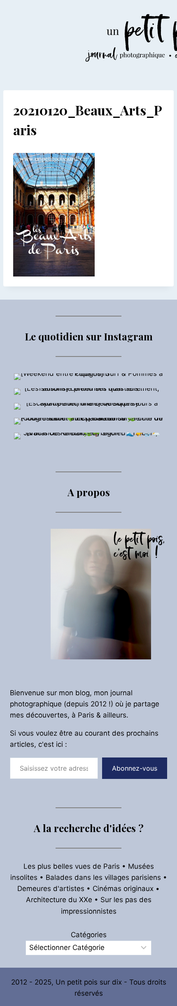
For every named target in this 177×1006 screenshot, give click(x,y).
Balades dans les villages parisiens (103, 877)
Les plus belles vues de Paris (71, 866)
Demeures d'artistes (50, 888)
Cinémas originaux (123, 888)
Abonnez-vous (134, 768)
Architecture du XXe (59, 900)
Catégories (89, 935)
